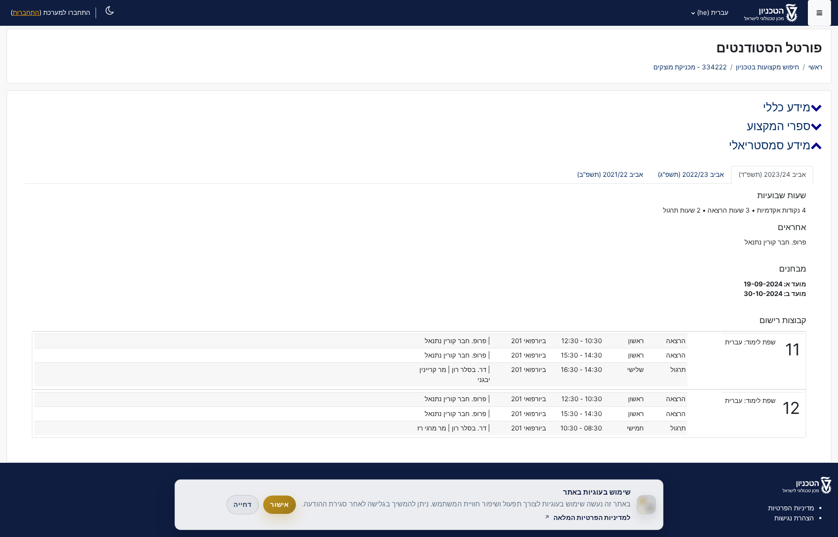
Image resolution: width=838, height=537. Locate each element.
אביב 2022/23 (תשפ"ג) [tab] (691, 174)
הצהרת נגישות (794, 518)
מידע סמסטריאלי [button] (770, 145)
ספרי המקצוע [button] (779, 126)
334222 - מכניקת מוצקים (690, 67)
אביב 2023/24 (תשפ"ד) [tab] (772, 174)
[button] (107, 20)
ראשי (815, 67)
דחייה (242, 504)
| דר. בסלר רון (471, 369)
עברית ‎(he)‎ (712, 12)
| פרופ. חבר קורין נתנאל (457, 341)
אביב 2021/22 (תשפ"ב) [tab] (610, 174)
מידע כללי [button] (787, 107)
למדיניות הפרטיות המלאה (592, 518)
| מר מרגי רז (433, 428)
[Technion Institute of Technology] (807, 484)
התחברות (26, 12)
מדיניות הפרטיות (791, 508)
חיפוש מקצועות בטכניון (767, 67)
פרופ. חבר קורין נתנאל (775, 242)
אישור (279, 504)
